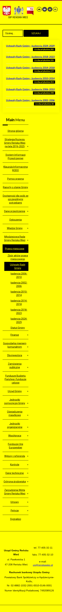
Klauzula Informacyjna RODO (15, 168)
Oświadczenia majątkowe (14, 413)
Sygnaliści (15, 519)
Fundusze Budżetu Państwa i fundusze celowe (15, 379)
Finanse (15, 334)
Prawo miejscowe (14, 248)
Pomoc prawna (15, 178)
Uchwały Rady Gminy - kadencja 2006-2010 (30, 89)
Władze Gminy (15, 228)
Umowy (15, 502)
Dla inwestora (14, 355)
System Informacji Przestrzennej (15, 156)
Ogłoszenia (15, 219)
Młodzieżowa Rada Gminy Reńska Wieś (14, 238)
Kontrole (14, 464)
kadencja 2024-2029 (19, 320)
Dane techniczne (15, 473)
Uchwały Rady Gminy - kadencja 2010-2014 (30, 78)
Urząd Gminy (15, 391)
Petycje (15, 510)
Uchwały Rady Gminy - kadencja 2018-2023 (30, 56)
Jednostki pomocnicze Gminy (14, 401)
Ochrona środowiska (15, 481)
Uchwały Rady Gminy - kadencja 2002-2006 (30, 100)
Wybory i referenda (14, 456)
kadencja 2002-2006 (19, 284)
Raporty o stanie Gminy (15, 187)
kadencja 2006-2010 (19, 275)
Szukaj (36, 33)
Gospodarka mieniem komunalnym (14, 345)
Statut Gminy (18, 327)
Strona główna (16, 131)
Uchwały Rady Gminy (17, 266)
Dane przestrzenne (14, 211)
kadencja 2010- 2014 (19, 293)
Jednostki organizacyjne (14, 425)
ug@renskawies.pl (43, 565)
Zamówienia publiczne (15, 365)
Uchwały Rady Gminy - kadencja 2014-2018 (30, 67)
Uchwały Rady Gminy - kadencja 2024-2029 (30, 45)
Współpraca (14, 435)
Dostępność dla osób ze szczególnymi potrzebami (15, 199)
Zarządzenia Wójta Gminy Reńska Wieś (14, 492)
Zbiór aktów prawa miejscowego (18, 257)
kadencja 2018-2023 (19, 311)
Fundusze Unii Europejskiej (15, 446)
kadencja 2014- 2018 (19, 302)
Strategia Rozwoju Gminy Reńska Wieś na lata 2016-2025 (14, 143)
